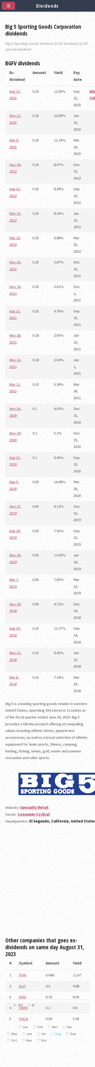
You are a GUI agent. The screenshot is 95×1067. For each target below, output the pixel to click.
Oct (14, 1040)
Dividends (47, 5)
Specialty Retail (34, 807)
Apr (69, 1027)
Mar (55, 1027)
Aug (58, 1033)
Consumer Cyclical (34, 814)
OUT (22, 986)
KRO (22, 997)
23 (33, 1005)
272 (20, 1005)
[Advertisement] (47, 882)
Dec (44, 1040)
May (14, 1033)
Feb (40, 1027)
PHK (22, 975)
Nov (29, 1040)
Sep (73, 1033)
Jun (29, 1033)
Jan (25, 1027)
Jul (43, 1033)
